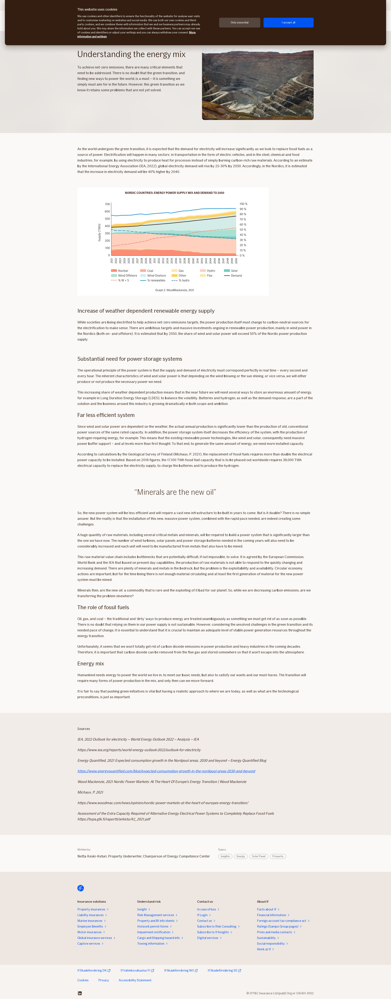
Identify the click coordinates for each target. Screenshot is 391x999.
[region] (195, 22)
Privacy (103, 980)
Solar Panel (259, 856)
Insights (225, 856)
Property (277, 856)
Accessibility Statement (135, 980)
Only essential (239, 22)
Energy (241, 856)
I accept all (288, 22)
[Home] (80, 888)
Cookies (83, 980)
